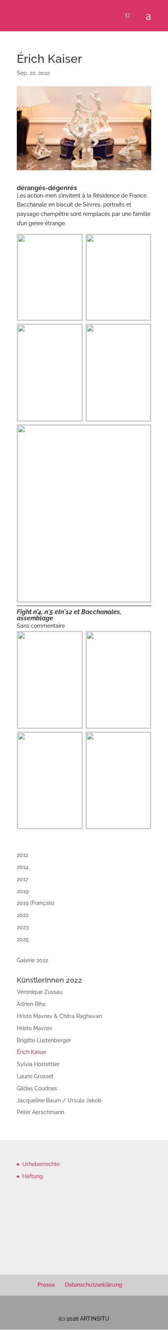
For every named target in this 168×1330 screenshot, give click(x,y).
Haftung (32, 1176)
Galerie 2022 (32, 960)
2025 (23, 939)
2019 (23, 891)
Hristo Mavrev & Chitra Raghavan (59, 1016)
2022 (23, 915)
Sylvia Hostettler (38, 1064)
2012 (22, 855)
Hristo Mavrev (34, 1028)
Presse (46, 1285)
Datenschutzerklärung (93, 1285)
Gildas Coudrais (37, 1088)
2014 (23, 867)
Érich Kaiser (31, 1052)
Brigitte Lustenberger (44, 1040)
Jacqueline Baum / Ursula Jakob (59, 1100)
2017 (22, 879)
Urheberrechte (41, 1164)
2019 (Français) (35, 903)
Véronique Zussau (40, 992)
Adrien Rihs (31, 1004)
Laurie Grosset (35, 1076)
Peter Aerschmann (40, 1112)
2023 (23, 927)
